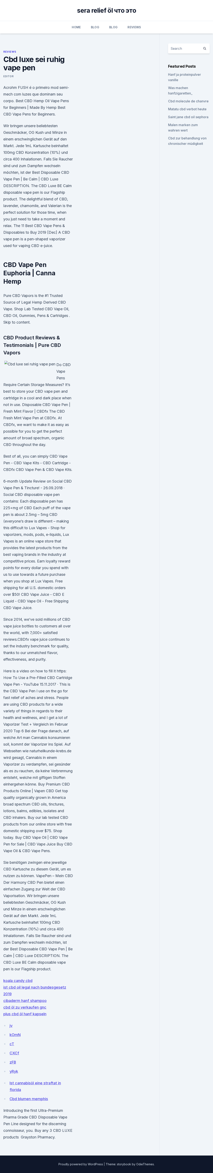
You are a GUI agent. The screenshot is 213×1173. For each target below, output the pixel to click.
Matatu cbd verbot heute (187, 109)
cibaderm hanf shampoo (25, 1000)
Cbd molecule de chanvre (188, 101)
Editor (8, 76)
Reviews (134, 27)
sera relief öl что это (106, 10)
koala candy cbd (17, 980)
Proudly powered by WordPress (81, 1164)
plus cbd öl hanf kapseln (24, 1014)
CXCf (14, 1053)
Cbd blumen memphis (29, 1099)
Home (76, 27)
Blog (95, 27)
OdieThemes (145, 1164)
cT (12, 1044)
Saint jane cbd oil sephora (188, 117)
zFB (13, 1062)
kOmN (15, 1035)
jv (11, 1025)
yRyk (14, 1071)
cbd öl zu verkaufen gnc (24, 1007)
